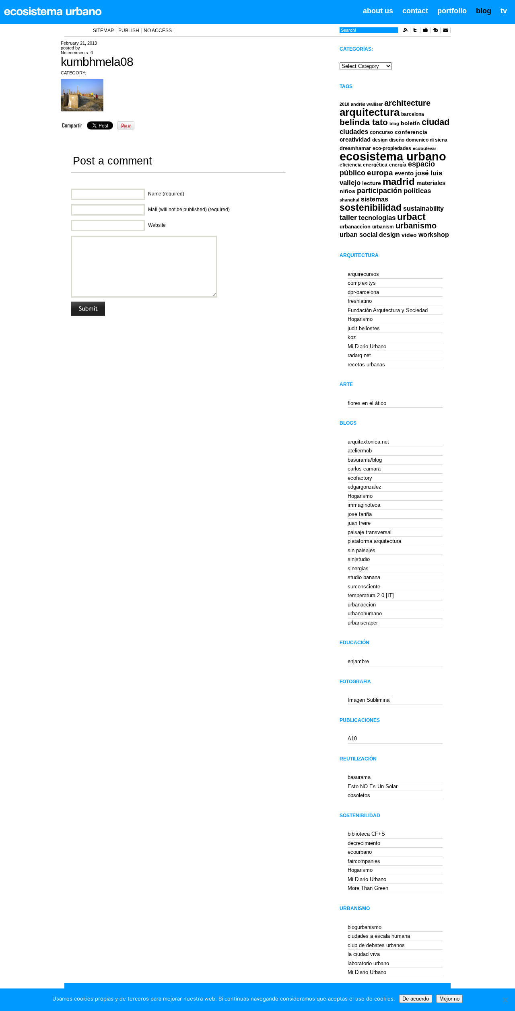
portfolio (452, 11)
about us (378, 11)
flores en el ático (367, 403)
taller (348, 218)
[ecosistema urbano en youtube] (425, 31)
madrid (399, 181)
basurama (359, 777)
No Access (158, 30)
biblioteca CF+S (366, 834)
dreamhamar (355, 148)
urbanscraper (363, 623)
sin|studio (359, 559)
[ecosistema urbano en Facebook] (435, 31)
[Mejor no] (505, 1000)
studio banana (364, 577)
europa (380, 172)
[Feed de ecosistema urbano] (405, 31)
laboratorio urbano (368, 963)
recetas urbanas (366, 365)
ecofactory (360, 478)
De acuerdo (415, 999)
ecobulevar (424, 148)
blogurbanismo (364, 927)
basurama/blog (365, 460)
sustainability (423, 208)
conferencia (411, 132)
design (379, 140)
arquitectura (370, 112)
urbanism (383, 226)
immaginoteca (364, 505)
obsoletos (359, 795)
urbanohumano (365, 613)
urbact (411, 217)
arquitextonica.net (368, 442)
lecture (371, 183)
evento (404, 173)
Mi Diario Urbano (367, 346)
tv (504, 11)
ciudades (354, 132)
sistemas (374, 199)
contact (415, 11)
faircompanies (364, 861)
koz (352, 337)
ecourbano (360, 852)
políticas (417, 191)
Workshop (433, 234)
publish (128, 30)
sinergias (358, 568)
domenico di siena (426, 140)
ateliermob (360, 451)
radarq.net (359, 355)
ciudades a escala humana (379, 936)
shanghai (349, 199)
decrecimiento (364, 843)
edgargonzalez (364, 487)
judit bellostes (364, 328)
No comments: (77, 52)
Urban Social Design (370, 234)
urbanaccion (355, 227)
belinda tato (364, 122)
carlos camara (364, 469)
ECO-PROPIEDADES (392, 148)
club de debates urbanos (376, 945)
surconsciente (364, 587)
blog (483, 11)
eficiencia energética (363, 165)
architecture (407, 103)
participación (379, 191)
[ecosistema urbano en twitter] (415, 31)
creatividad (355, 139)
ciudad (435, 122)
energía (397, 165)
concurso (381, 132)
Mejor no (449, 999)
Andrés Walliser (367, 104)
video (409, 235)
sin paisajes (361, 550)
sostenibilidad (371, 208)
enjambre (358, 661)
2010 (344, 104)
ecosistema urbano (393, 156)
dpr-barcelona (363, 292)
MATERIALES (430, 183)
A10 (352, 739)
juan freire (359, 523)
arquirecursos (363, 274)
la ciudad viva (364, 954)
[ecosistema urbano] (53, 11)
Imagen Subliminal (369, 700)
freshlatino (360, 301)
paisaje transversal (369, 532)
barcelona (412, 114)
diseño (396, 140)
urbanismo (416, 225)
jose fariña (360, 514)
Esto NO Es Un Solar (373, 786)
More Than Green (368, 888)
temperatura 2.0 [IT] (371, 595)
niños (347, 191)
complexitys (362, 283)
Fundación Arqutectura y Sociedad (388, 310)
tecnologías (377, 218)
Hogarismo (360, 319)
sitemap (103, 30)
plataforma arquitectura (374, 541)
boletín (410, 123)
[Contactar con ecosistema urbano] (445, 31)
